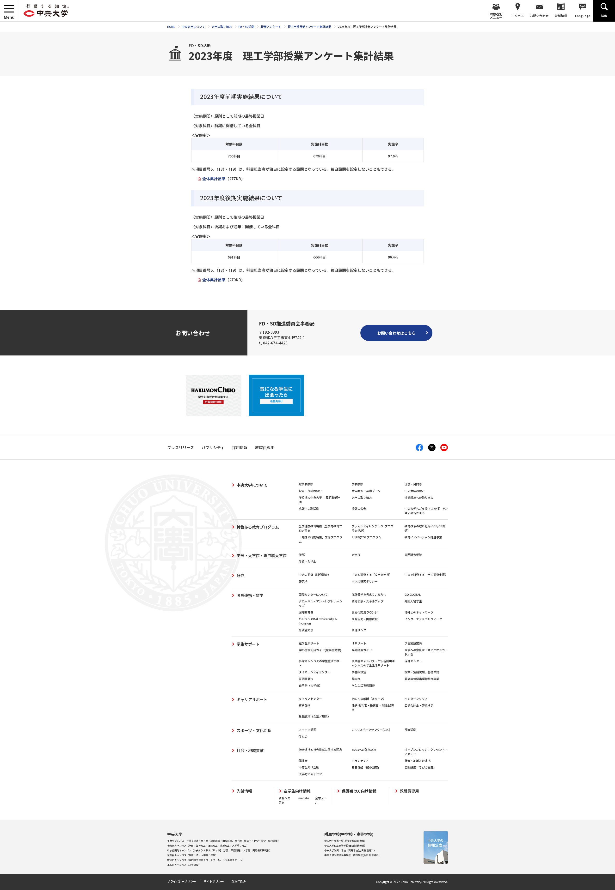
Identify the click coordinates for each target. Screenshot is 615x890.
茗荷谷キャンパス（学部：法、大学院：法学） (192, 855)
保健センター (413, 661)
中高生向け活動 (309, 767)
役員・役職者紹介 (310, 491)
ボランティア (360, 760)
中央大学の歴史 (415, 491)
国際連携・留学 (250, 595)
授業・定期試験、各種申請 (422, 672)
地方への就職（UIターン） (369, 699)
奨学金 (356, 679)
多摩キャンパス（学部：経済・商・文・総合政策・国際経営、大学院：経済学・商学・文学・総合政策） (223, 840)
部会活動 (410, 730)
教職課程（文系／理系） (315, 716)
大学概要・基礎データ (366, 491)
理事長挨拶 (306, 484)
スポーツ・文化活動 (254, 730)
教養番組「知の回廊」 (366, 767)
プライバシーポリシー (181, 881)
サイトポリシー (214, 881)
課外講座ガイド (362, 650)
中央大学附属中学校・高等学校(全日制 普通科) (349, 850)
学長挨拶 (357, 484)
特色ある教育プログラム (258, 527)
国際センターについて (313, 594)
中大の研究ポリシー (365, 581)
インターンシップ (416, 699)
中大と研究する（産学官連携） (372, 574)
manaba (303, 798)
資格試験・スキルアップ (367, 601)
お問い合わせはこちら (396, 333)
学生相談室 (359, 672)
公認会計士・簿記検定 (419, 705)
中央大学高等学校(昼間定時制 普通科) (344, 840)
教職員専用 (409, 791)
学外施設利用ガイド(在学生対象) (320, 650)
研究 (240, 575)
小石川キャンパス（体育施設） (184, 864)
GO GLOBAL (413, 594)
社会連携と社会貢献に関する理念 (320, 749)
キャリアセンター (310, 699)
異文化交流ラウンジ (365, 612)
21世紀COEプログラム (366, 537)
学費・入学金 (307, 561)
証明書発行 (306, 679)
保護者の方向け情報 (359, 791)
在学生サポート (309, 643)
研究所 (303, 581)
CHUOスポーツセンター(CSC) (371, 730)
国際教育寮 (306, 612)
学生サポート (248, 644)
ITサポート (359, 643)
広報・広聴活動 (309, 508)
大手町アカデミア (310, 774)
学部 (302, 555)
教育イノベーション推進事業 (423, 537)
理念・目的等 (413, 484)
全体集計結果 (213, 178)
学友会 (303, 736)
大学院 (356, 555)
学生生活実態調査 (363, 685)
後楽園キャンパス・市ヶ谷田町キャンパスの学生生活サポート (373, 663)
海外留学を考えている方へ (369, 594)
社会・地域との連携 (417, 760)
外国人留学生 (413, 601)
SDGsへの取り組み (364, 749)
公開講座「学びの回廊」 (420, 767)
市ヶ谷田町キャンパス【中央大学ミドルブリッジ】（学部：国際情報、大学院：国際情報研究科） (219, 850)
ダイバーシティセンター (314, 672)
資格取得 (304, 705)
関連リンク (359, 630)
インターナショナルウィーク (423, 619)
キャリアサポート (252, 699)
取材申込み (239, 881)
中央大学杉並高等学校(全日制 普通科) (344, 845)
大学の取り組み (362, 497)
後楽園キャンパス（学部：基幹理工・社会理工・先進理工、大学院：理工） (208, 845)
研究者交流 (306, 630)
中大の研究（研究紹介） (315, 574)
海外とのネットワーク (419, 612)
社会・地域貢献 (250, 750)
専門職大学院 (413, 555)
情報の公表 (359, 508)
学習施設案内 (413, 643)
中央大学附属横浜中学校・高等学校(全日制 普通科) (352, 855)
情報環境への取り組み (419, 497)
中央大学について (252, 485)
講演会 (303, 760)
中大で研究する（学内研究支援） (426, 574)
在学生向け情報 (297, 791)
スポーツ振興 (307, 730)
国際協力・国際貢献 (365, 619)
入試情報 (244, 791)
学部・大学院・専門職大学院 (262, 555)
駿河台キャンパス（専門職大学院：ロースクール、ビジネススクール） (205, 860)
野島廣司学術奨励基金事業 (422, 679)
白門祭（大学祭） (310, 685)
